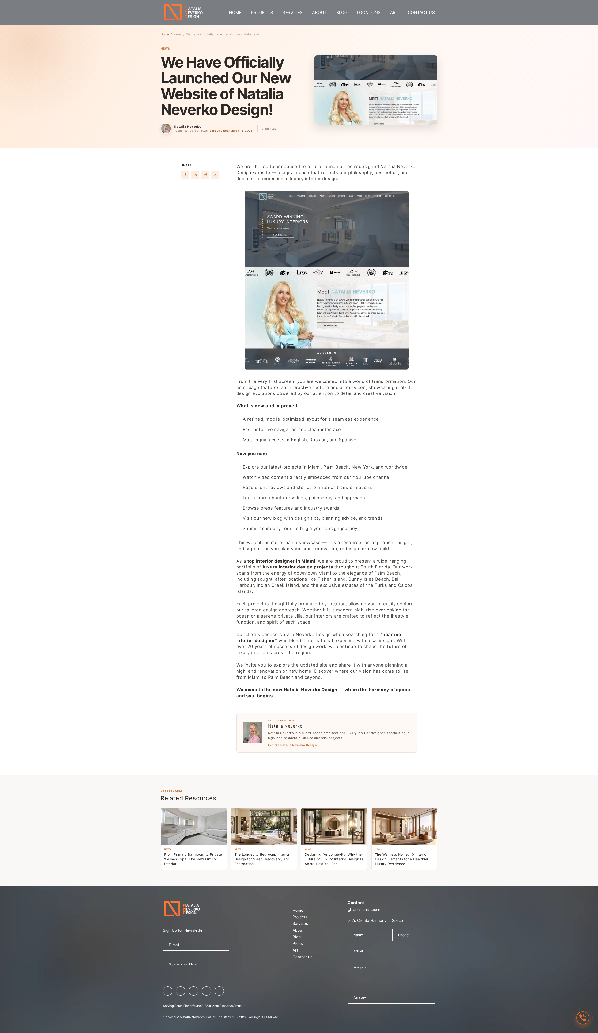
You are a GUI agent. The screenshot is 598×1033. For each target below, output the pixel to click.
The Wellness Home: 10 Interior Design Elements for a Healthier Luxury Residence (402, 859)
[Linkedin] (193, 991)
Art (394, 12)
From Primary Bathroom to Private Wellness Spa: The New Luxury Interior (193, 859)
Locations (369, 12)
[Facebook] (167, 991)
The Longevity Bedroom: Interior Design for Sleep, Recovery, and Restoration (262, 859)
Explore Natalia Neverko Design (292, 745)
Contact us (421, 12)
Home (235, 12)
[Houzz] (219, 991)
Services (293, 12)
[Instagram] (180, 991)
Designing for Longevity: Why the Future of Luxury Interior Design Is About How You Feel (334, 859)
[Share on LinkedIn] (195, 175)
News (178, 34)
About (319, 12)
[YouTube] (206, 991)
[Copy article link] (215, 175)
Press (298, 943)
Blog (342, 12)
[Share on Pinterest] (205, 175)
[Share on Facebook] (185, 175)
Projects (262, 12)
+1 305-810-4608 (366, 910)
